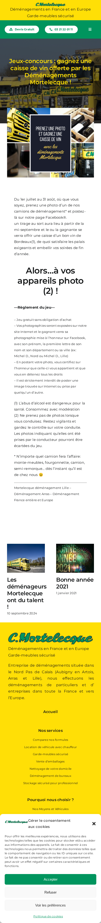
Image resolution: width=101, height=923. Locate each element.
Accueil (50, 711)
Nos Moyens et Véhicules (50, 809)
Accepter (51, 879)
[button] (94, 823)
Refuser (50, 892)
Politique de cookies (48, 916)
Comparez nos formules (50, 740)
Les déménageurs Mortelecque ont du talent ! (27, 593)
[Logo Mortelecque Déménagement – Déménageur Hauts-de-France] (50, 4)
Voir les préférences (50, 905)
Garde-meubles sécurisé (50, 754)
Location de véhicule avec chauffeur (50, 747)
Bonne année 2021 (75, 583)
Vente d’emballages (50, 761)
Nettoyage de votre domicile (50, 768)
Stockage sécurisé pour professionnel (50, 783)
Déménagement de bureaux (50, 776)
